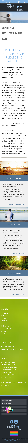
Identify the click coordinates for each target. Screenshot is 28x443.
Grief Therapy (5, 407)
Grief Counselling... (18, 294)
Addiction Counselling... (16, 204)
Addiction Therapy (6, 403)
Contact (4, 414)
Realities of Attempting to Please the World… (14, 55)
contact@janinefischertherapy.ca (12, 349)
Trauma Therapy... (18, 253)
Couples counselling (7, 400)
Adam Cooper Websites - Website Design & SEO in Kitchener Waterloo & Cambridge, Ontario (15, 440)
